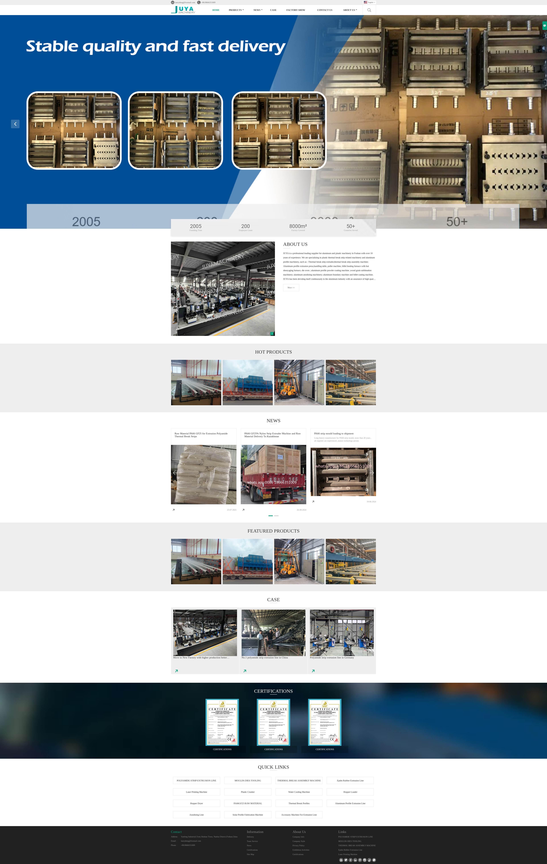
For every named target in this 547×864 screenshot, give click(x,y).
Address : (174, 837)
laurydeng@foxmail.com (185, 2)
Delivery (250, 837)
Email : (174, 841)
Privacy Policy (298, 845)
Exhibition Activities (301, 850)
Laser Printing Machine (347, 854)
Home (216, 10)
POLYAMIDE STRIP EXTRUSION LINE (355, 837)
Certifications (252, 850)
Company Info (298, 837)
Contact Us (324, 10)
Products (235, 10)
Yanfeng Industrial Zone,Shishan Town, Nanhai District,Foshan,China (209, 837)
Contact (176, 832)
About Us (349, 10)
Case (273, 10)
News (257, 10)
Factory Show (295, 10)
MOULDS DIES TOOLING (349, 841)
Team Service (252, 841)
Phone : (174, 845)
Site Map (250, 854)
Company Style (299, 841)
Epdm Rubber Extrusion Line (350, 850)
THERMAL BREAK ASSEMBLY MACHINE (357, 845)
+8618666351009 (208, 2)
